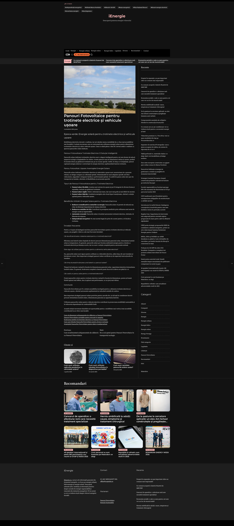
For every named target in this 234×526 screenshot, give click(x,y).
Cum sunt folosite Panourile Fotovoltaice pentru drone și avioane (86, 322)
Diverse (125, 51)
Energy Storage (146, 334)
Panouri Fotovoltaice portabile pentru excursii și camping (83, 317)
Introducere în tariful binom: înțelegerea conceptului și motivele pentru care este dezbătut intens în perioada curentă (155, 207)
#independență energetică (73, 7)
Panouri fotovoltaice (148, 355)
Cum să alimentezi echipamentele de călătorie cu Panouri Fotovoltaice (87, 315)
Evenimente (145, 338)
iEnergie (117, 16)
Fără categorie (146, 342)
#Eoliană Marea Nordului (93, 7)
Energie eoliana (84, 51)
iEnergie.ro (68, 480)
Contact (146, 51)
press (76, 129)
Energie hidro (108, 51)
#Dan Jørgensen (87, 11)
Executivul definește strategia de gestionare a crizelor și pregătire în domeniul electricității (153, 171)
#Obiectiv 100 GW (109, 7)
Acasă (67, 51)
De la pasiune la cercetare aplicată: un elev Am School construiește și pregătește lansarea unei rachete (155, 113)
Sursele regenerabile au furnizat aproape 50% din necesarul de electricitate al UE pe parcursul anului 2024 (155, 189)
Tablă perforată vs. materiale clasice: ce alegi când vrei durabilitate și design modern (154, 156)
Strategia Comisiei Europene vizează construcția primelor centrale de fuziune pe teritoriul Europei (155, 180)
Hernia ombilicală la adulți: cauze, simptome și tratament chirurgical (167, 61)
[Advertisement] (117, 35)
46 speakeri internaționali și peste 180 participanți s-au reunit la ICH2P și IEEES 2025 (155, 270)
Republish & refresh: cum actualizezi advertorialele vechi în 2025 (128, 454)
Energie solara (96, 51)
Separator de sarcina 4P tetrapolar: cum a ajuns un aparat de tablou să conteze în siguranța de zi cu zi (155, 147)
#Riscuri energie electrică (159, 7)
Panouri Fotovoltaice (107, 500)
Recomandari (135, 51)
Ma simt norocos (83, 55)
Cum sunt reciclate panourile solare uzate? (123, 366)
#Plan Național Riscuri (140, 7)
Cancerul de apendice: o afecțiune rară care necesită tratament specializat (103, 61)
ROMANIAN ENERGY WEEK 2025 (157, 453)
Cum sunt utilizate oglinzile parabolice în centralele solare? (73, 367)
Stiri (142, 363)
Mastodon (144, 371)
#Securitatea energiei (71, 11)
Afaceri (143, 304)
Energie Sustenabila (107, 503)
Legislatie (118, 51)
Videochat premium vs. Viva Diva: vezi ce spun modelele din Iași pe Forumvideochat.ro (155, 138)
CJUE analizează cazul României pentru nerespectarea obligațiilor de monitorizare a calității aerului (155, 198)
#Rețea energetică (124, 7)
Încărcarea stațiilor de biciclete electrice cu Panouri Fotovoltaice (85, 320)
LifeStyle (144, 351)
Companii (144, 308)
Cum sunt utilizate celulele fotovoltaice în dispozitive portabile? (98, 367)
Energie (73, 51)
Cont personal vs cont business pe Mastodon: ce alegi (102, 454)
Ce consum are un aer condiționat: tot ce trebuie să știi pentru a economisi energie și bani (155, 129)
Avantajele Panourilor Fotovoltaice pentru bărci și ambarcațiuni (85, 324)
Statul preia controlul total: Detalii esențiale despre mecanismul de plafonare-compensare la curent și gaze (155, 261)
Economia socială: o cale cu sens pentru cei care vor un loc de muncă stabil (137, 61)
